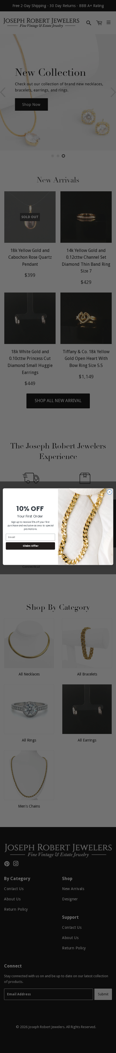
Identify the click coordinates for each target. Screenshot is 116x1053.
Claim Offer (30, 545)
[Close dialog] (109, 491)
